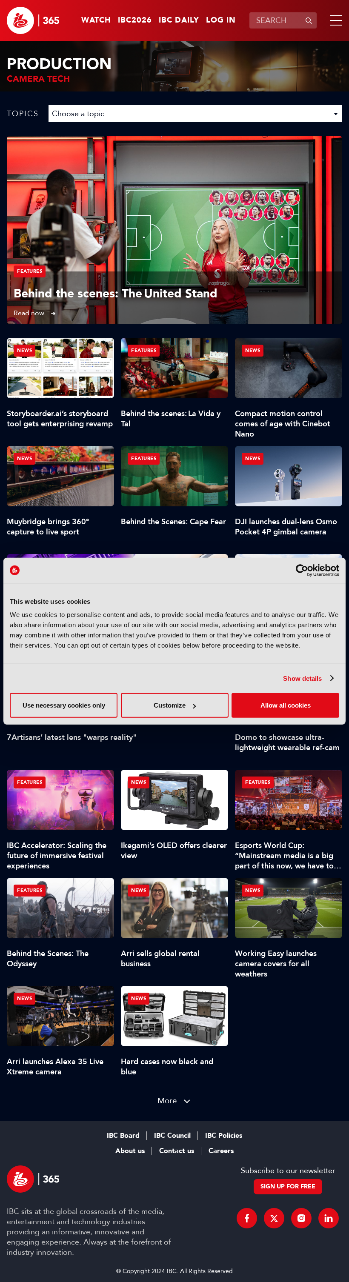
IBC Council (172, 1135)
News (24, 350)
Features (29, 271)
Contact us (176, 1151)
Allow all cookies (285, 705)
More (167, 1100)
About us (130, 1151)
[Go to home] (33, 20)
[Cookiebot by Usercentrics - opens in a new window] (302, 570)
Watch (96, 20)
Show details (302, 678)
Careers (221, 1151)
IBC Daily (179, 20)
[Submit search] (308, 20)
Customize (170, 705)
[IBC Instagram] (301, 1218)
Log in (221, 20)
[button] (334, 20)
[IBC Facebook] (247, 1218)
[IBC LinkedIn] (328, 1218)
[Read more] (174, 230)
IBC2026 (135, 20)
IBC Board (123, 1135)
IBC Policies (223, 1135)
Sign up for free (287, 1186)
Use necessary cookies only (64, 705)
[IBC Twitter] (274, 1218)
